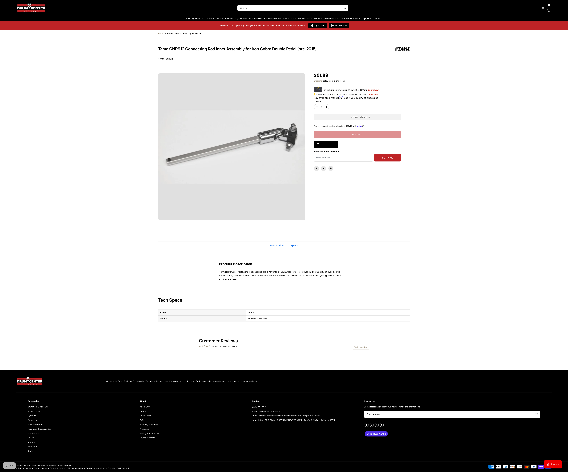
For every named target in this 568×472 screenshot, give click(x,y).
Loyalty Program (147, 437)
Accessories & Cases (276, 18)
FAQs (142, 420)
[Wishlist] (549, 5)
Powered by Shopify (64, 465)
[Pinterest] (330, 168)
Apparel (367, 18)
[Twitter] (323, 168)
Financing (144, 429)
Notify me (387, 157)
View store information (360, 117)
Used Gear (33, 446)
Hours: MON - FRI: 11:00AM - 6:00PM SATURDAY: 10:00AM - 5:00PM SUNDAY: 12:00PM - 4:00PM (293, 420)
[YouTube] (381, 424)
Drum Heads (298, 18)
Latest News (145, 415)
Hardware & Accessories (39, 429)
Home (161, 33)
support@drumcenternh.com (266, 411)
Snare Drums (224, 18)
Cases (31, 437)
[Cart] (549, 10)
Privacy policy (40, 468)
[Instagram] (376, 424)
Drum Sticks (314, 18)
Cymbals (240, 18)
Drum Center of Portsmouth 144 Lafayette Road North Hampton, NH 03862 (286, 415)
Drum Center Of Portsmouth (44, 465)
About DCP (145, 407)
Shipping (318, 81)
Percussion (331, 18)
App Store (320, 25)
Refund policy (24, 468)
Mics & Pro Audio (350, 18)
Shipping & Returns (149, 424)
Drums (209, 18)
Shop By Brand (194, 18)
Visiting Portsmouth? (149, 433)
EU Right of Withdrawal (118, 468)
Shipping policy (75, 468)
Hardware (254, 18)
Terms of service (57, 468)
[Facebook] (316, 168)
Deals (377, 18)
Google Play (341, 25)
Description (277, 245)
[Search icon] (345, 8)
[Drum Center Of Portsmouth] (31, 8)
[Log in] (543, 8)
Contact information (95, 468)
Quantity (318, 101)
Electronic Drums (35, 424)
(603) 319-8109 (259, 407)
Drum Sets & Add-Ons (38, 407)
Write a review (360, 347)
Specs (294, 245)
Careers (143, 411)
